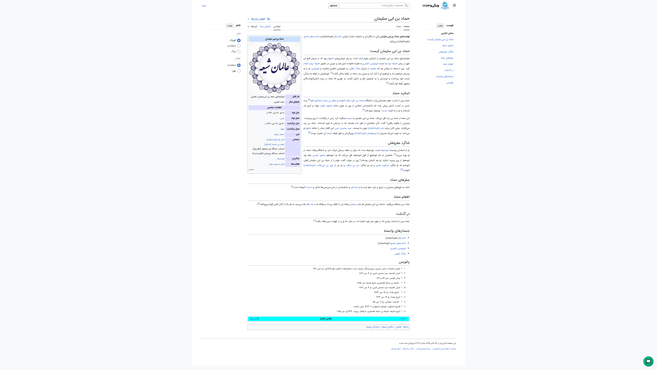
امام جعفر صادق (311, 37)
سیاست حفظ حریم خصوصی (444, 348)
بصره (349, 118)
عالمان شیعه (387, 327)
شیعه (276, 134)
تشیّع (308, 128)
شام (357, 123)
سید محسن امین (343, 128)
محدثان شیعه (372, 327)
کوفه (282, 129)
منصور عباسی (319, 155)
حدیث (384, 111)
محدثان (354, 187)
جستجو (333, 6)
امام (282, 164)
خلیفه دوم (392, 64)
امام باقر (338, 37)
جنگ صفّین (354, 69)
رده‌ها (406, 327)
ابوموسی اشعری (370, 64)
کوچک (233, 40)
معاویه (373, 69)
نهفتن (440, 25)
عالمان (399, 327)
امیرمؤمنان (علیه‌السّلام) (366, 133)
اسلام (282, 134)
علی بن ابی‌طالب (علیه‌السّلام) (318, 165)
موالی (386, 69)
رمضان (353, 204)
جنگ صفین (400, 254)
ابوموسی (315, 69)
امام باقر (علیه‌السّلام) (275, 140)
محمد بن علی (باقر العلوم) (351, 101)
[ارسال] (648, 361)
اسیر (344, 64)
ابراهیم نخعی (382, 165)
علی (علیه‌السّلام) (376, 128)
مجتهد (277, 164)
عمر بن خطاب (352, 165)
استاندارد (231, 46)
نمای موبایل (396, 348)
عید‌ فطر (310, 204)
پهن (234, 70)
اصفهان (330, 59)
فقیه (271, 164)
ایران (282, 118)
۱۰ (314, 220)
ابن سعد (405, 118)
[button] (454, 6)
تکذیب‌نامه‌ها (408, 348)
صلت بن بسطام (402, 204)
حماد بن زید (392, 118)
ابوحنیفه (280, 159)
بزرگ (233, 51)
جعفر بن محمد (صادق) (274, 144)
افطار (335, 204)
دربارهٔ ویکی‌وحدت (423, 348)
